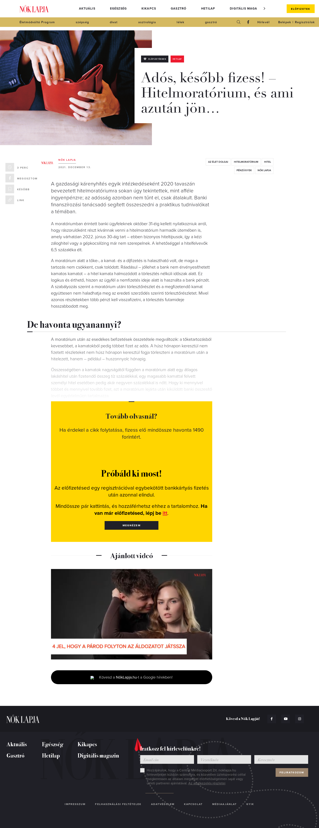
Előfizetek (300, 8)
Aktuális (87, 8)
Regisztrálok (305, 22)
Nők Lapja (34, 8)
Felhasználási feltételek (118, 804)
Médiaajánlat (224, 804)
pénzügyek (244, 170)
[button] (264, 8)
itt (165, 513)
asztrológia (147, 22)
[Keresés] (238, 22)
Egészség (118, 8)
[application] (131, 614)
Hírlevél (263, 22)
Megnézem (132, 525)
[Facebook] (248, 22)
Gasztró (178, 8)
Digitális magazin (246, 8)
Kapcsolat (193, 804)
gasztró (211, 22)
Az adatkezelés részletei (206, 783)
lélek (180, 22)
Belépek (284, 22)
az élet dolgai (218, 161)
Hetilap (208, 8)
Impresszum (75, 804)
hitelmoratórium (246, 161)
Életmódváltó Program (37, 22)
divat (114, 22)
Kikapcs (148, 8)
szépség (82, 22)
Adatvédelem (162, 804)
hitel (267, 161)
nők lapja (264, 170)
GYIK (250, 804)
